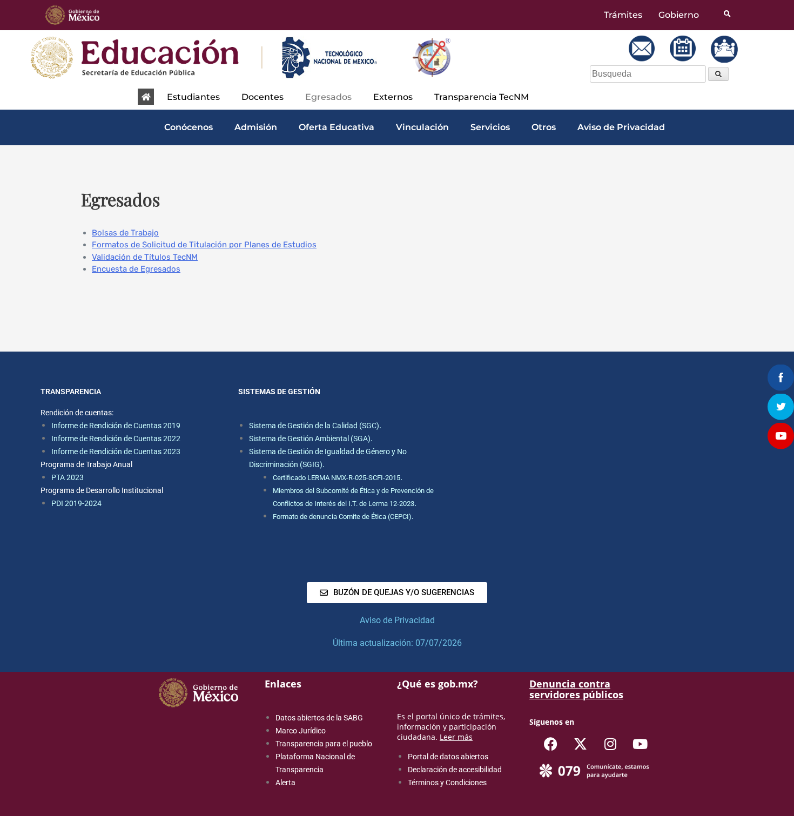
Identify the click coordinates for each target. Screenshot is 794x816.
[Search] (718, 74)
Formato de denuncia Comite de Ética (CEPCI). (343, 516)
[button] (196, 97)
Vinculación (422, 127)
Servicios (490, 127)
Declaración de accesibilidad (455, 769)
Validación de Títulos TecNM (145, 257)
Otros (543, 127)
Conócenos (188, 127)
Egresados (328, 97)
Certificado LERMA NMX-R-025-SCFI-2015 (336, 478)
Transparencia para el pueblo (323, 743)
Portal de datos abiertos (448, 756)
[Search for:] (649, 74)
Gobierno (678, 15)
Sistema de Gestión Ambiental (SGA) (310, 438)
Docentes (262, 97)
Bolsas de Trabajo (125, 233)
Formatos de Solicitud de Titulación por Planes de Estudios (204, 244)
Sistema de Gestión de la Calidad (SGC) (314, 425)
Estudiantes (193, 97)
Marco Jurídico (300, 730)
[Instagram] (610, 743)
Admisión (255, 127)
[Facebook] (550, 743)
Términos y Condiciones (447, 782)
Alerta (285, 782)
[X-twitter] (580, 743)
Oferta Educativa (336, 127)
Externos (393, 97)
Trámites (623, 15)
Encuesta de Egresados (136, 269)
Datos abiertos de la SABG (319, 717)
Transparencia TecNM (481, 97)
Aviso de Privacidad (621, 127)
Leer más (456, 737)
